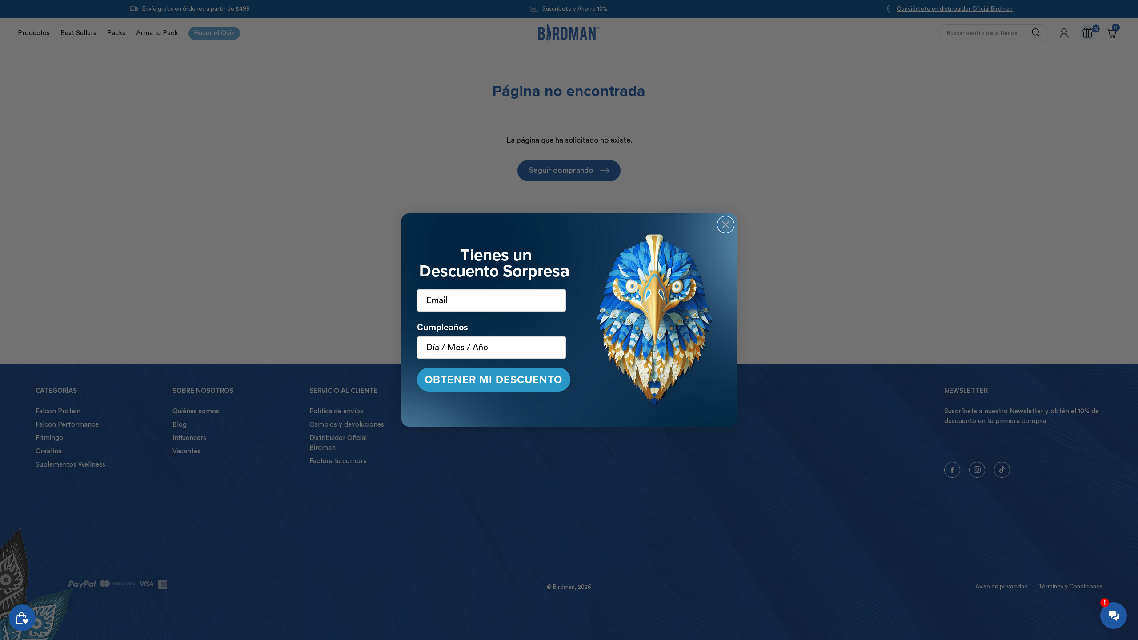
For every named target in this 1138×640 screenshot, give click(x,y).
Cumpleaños (442, 327)
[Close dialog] (725, 224)
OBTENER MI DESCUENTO (493, 380)
